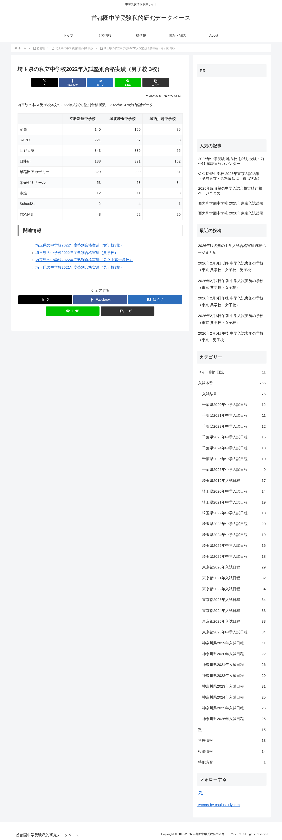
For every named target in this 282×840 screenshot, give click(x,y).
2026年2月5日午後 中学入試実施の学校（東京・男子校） (230, 336)
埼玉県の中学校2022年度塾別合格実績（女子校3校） (80, 245)
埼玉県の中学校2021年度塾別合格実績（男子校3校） (80, 267)
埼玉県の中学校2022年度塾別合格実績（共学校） (77, 253)
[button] (155, 82)
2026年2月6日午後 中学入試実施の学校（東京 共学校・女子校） (230, 301)
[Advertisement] (223, 106)
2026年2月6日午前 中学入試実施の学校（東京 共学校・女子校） (230, 319)
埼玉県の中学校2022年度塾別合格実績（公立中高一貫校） (84, 260)
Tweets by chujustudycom (218, 805)
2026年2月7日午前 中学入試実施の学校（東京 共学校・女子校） (230, 284)
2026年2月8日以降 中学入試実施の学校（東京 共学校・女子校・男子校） (230, 266)
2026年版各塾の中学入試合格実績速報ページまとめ (232, 249)
